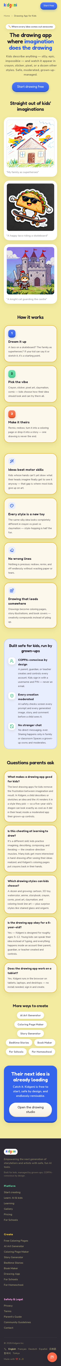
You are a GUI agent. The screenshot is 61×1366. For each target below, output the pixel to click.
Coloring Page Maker (31, 1024)
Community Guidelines (17, 1322)
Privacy (8, 1306)
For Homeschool (42, 1051)
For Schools (16, 1051)
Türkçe (16, 1353)
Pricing (8, 1214)
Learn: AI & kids (13, 1198)
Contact (8, 1328)
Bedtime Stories (19, 1042)
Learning (9, 1203)
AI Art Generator (30, 1015)
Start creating (12, 1192)
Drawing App (12, 1274)
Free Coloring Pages (16, 1241)
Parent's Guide (13, 1317)
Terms (7, 1311)
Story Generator (30, 1033)
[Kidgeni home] (10, 5)
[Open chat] (52, 1357)
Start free (49, 5)
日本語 (52, 1349)
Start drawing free (30, 87)
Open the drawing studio (31, 1109)
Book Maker (44, 1042)
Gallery (8, 1209)
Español (43, 1349)
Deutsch (32, 1349)
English (12, 1349)
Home (7, 15)
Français (22, 1349)
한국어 (7, 1353)
